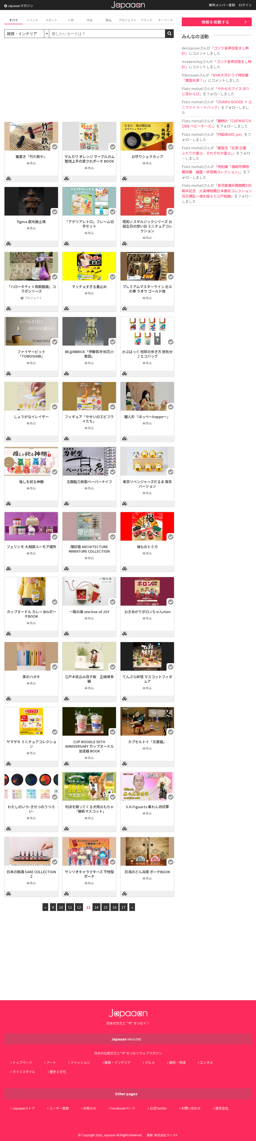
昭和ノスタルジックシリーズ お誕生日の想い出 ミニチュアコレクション (147, 226)
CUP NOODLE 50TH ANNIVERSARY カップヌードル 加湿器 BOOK (89, 746)
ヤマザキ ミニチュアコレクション (31, 744)
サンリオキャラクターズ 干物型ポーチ (89, 874)
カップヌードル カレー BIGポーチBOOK (31, 614)
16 (114, 907)
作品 (89, 20)
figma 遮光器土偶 (31, 221)
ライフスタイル (23, 1071)
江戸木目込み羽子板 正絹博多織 (89, 679)
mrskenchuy (192, 61)
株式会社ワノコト (166, 1135)
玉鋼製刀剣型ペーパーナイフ (89, 481)
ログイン (245, 5)
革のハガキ (31, 676)
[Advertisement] (89, 81)
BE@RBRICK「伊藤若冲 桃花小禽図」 (89, 354)
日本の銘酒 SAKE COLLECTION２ (31, 874)
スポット (52, 20)
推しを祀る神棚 (31, 481)
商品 (109, 20)
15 (106, 907)
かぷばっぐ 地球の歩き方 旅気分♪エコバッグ (147, 354)
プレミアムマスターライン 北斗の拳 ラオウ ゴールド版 (147, 289)
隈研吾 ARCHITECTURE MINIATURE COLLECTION (89, 549)
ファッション (80, 1062)
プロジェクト (127, 20)
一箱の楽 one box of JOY (89, 611)
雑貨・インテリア (117, 1062)
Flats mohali (193, 88)
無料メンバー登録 (222, 5)
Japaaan (128, 5)
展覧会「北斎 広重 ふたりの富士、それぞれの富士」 (216, 150)
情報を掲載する (216, 22)
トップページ (22, 1062)
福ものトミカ (147, 546)
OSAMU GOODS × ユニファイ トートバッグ (217, 104)
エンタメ (206, 1062)
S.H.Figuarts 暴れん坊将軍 (147, 806)
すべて (13, 20)
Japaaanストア (23, 1108)
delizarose (191, 48)
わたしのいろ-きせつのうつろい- (31, 809)
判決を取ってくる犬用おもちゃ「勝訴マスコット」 (89, 809)
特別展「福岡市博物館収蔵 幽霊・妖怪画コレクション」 (215, 169)
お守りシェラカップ (147, 156)
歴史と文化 (58, 1071)
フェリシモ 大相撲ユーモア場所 (31, 546)
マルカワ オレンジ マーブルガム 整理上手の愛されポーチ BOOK (89, 159)
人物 (71, 20)
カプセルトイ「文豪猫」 (147, 741)
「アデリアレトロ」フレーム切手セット (89, 224)
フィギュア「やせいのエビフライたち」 (89, 419)
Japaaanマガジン (20, 5)
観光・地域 (177, 1062)
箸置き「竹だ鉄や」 (31, 156)
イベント (32, 20)
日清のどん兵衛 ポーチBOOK (147, 871)
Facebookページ (123, 1108)
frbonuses (190, 75)
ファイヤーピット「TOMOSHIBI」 (31, 354)
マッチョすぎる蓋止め (89, 286)
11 (70, 907)
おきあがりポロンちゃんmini (147, 611)
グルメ (150, 1062)
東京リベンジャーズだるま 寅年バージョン (147, 484)
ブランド (146, 20)
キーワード (165, 20)
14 (96, 907)
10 (61, 907)
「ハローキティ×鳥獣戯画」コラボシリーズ (31, 289)
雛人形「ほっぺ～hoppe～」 (147, 416)
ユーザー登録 (59, 1108)
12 (79, 907)
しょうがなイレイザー (31, 416)
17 (124, 907)
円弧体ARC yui (229, 134)
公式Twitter (158, 1108)
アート (51, 1062)
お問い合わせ (191, 1108)
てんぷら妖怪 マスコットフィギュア (147, 679)
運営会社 (221, 1108)
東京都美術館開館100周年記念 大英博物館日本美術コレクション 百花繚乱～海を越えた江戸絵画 (218, 191)
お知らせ (89, 1108)
